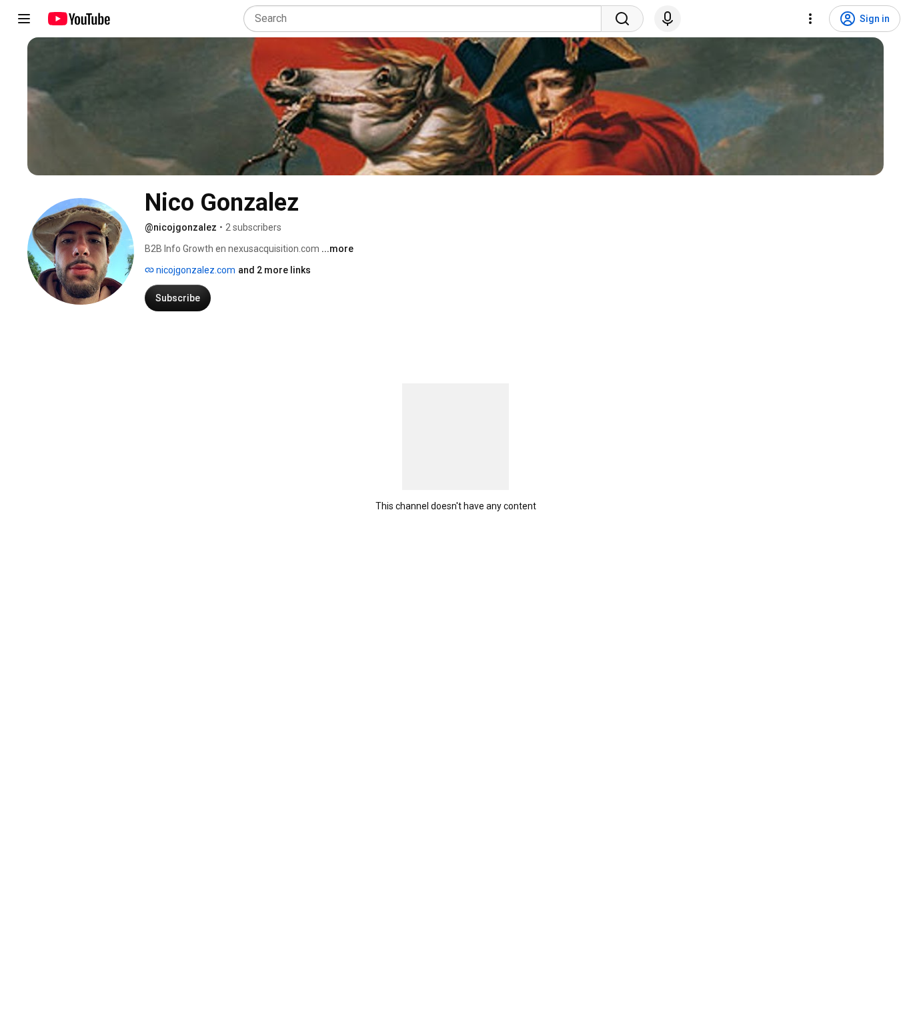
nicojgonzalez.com (194, 270)
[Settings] (810, 19)
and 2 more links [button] (274, 270)
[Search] (622, 18)
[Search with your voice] (667, 18)
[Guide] (24, 19)
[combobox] (426, 19)
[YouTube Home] (78, 18)
